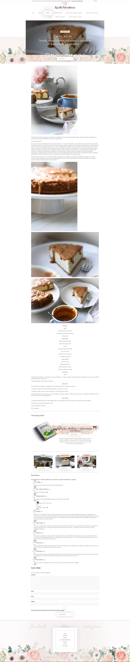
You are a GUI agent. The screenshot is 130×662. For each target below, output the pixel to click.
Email (32, 596)
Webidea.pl (88, 657)
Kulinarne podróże (65, 639)
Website (33, 601)
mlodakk (38, 482)
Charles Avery (39, 551)
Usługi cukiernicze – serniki (75, 17)
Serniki (65, 637)
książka (65, 641)
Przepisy (40, 13)
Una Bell (38, 511)
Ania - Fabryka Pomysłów (42, 489)
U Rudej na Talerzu (40, 496)
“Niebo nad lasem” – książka (92, 13)
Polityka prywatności (73, 657)
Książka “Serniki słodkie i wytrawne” (74, 13)
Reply (35, 486)
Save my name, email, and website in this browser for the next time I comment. (47, 610)
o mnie (65, 644)
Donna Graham (39, 559)
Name (32, 591)
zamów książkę (73, 434)
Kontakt (65, 657)
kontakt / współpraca (60, 17)
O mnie (50, 17)
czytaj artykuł (42, 468)
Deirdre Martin (39, 523)
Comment (33, 574)
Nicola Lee (38, 533)
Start (33, 13)
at (34, 483)
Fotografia (65, 646)
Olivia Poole (39, 543)
